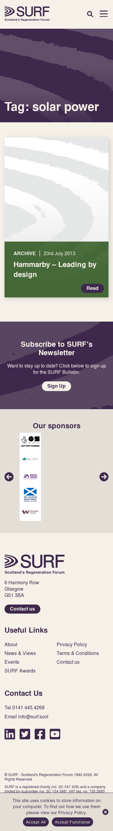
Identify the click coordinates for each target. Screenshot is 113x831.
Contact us (22, 608)
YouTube (55, 734)
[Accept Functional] (105, 812)
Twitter (25, 734)
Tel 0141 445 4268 (25, 708)
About (11, 644)
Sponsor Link (30, 441)
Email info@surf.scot (26, 717)
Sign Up (56, 386)
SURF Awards (20, 671)
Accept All (36, 822)
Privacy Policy (72, 644)
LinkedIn (10, 734)
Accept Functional (72, 822)
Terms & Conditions (78, 653)
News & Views (20, 653)
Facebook (40, 734)
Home (27, 13)
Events (12, 662)
